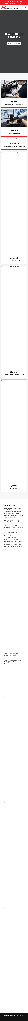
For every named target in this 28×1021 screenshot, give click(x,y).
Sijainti (6, 3)
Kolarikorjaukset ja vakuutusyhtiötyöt (14, 374)
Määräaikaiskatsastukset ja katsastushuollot (14, 146)
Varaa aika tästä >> (14, 488)
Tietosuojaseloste (6, 1017)
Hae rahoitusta (20, 3)
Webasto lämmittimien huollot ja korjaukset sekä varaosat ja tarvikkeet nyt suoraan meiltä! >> (12, 655)
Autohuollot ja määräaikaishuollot (14, 104)
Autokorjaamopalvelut (14, 133)
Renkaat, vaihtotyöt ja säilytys (14, 261)
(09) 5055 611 (8, 1)
